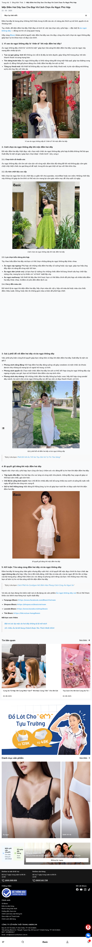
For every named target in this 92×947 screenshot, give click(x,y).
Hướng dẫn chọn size (9, 911)
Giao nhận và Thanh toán (11, 916)
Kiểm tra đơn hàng (8, 906)
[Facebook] (77, 889)
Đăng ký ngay (57, 860)
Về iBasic (5, 903)
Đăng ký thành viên (33, 853)
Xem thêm (83, 640)
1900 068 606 (10, 880)
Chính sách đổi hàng (9, 919)
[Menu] (3, 942)
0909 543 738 (41, 880)
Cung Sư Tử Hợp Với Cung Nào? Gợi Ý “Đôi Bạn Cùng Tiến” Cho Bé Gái (30, 691)
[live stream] (88, 928)
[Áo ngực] (31, 800)
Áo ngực (6, 835)
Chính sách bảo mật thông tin (12, 914)
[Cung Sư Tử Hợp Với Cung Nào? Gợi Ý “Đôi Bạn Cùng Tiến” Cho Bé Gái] (24, 666)
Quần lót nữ (66, 834)
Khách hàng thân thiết (9, 908)
